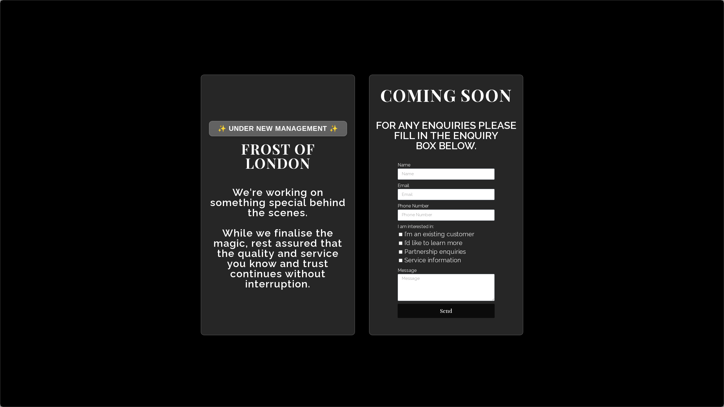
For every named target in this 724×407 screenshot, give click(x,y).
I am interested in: (416, 226)
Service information (432, 260)
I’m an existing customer (439, 234)
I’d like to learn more (433, 242)
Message (407, 270)
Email (403, 185)
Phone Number (413, 206)
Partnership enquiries (435, 251)
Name (404, 165)
